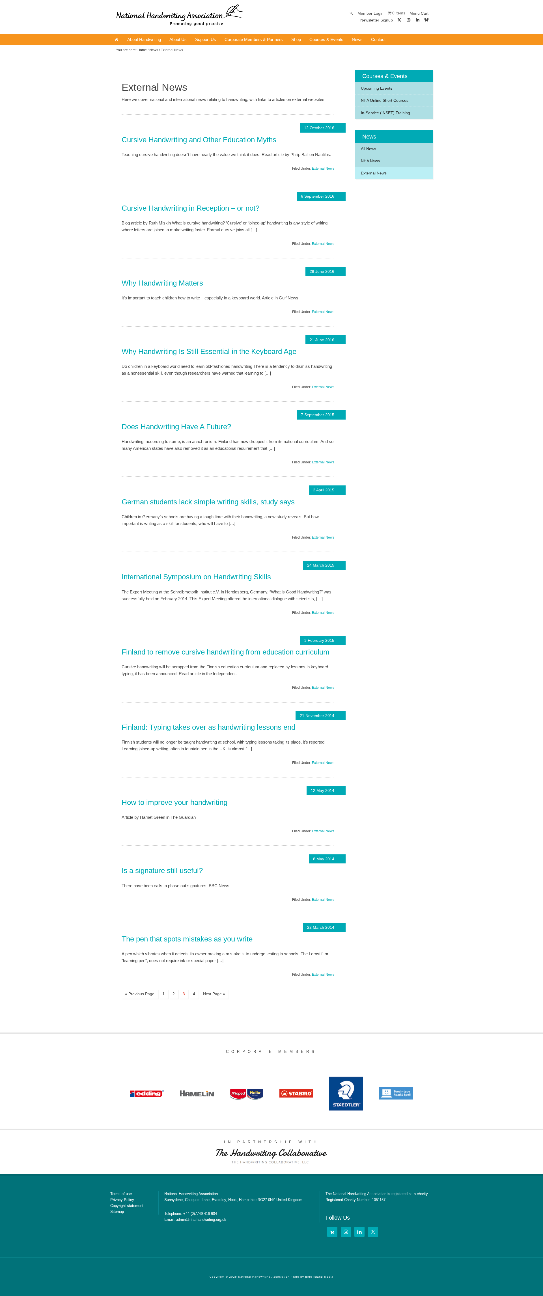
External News (323, 168)
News (357, 39)
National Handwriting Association (179, 17)
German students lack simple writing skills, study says (208, 502)
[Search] (351, 13)
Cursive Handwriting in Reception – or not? (190, 208)
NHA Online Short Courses (384, 100)
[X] (399, 20)
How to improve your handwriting (174, 802)
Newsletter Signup (376, 20)
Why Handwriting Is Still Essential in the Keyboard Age (209, 351)
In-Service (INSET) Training (385, 113)
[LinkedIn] (359, 1232)
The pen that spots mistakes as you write (187, 939)
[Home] (116, 39)
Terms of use (121, 1194)
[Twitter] (373, 1232)
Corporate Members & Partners (254, 39)
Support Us (205, 39)
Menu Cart (419, 13)
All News (368, 148)
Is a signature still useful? (162, 870)
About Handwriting (144, 39)
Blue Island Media (319, 1276)
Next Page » (214, 994)
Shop (296, 39)
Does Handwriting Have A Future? (176, 426)
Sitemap (117, 1211)
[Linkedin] (418, 20)
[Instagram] (408, 20)
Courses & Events (326, 39)
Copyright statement (126, 1206)
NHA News (370, 161)
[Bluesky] (426, 20)
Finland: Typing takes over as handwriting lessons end (208, 727)
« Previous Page (139, 994)
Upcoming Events (376, 88)
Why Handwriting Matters (162, 283)
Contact (378, 39)
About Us (178, 39)
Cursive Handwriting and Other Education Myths (199, 139)
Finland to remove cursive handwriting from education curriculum (225, 652)
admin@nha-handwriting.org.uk (201, 1219)
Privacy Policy (122, 1200)
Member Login (370, 13)
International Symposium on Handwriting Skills (196, 577)
